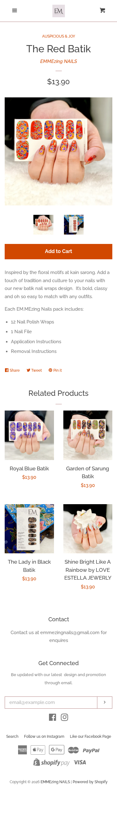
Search (12, 736)
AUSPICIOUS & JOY (58, 36)
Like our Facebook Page (90, 736)
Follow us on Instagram (44, 736)
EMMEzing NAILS (58, 61)
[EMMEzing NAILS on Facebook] (52, 718)
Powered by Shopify (90, 782)
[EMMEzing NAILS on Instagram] (64, 718)
